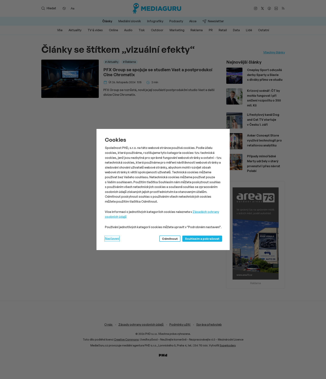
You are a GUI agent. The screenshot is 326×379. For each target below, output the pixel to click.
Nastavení (112, 238)
